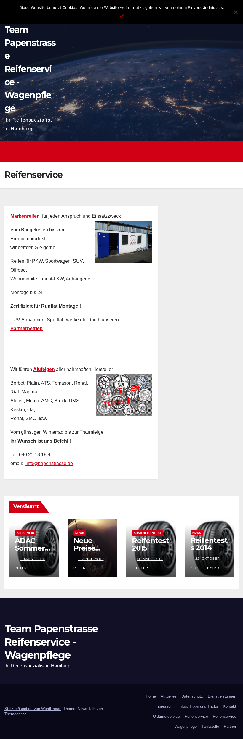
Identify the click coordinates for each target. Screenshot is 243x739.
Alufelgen (44, 369)
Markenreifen (25, 216)
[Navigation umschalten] (232, 151)
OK (121, 15)
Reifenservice (196, 716)
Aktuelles (169, 696)
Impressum (164, 706)
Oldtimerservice (166, 716)
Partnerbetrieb (26, 328)
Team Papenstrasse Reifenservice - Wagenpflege (29, 69)
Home (151, 696)
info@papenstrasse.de (49, 463)
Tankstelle (210, 726)
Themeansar (15, 714)
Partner (230, 726)
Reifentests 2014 (209, 544)
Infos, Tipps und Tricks (198, 706)
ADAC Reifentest (148, 533)
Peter (142, 568)
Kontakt (229, 706)
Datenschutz (192, 696)
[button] (219, 151)
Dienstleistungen (222, 696)
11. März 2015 (150, 559)
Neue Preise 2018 (84, 548)
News (79, 533)
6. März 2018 (32, 559)
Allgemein (25, 533)
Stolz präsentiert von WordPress (32, 708)
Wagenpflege (186, 726)
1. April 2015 (91, 559)
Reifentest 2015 (150, 544)
